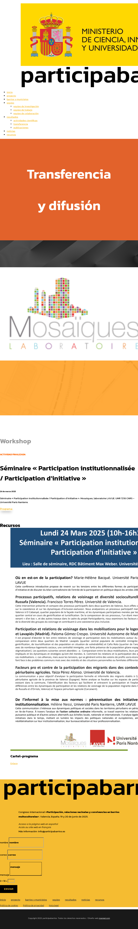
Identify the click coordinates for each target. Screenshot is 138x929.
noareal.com (104, 918)
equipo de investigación (26, 106)
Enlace (14, 763)
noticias (11, 131)
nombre (4, 842)
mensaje (4, 875)
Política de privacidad (33, 905)
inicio (10, 92)
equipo (10, 103)
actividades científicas (25, 120)
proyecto (11, 96)
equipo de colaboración (26, 113)
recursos (11, 134)
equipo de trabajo (22, 110)
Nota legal (54, 905)
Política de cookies (9, 905)
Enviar (8, 889)
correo (3, 855)
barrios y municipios (17, 99)
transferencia (20, 124)
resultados (12, 117)
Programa (6, 509)
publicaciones (20, 127)
